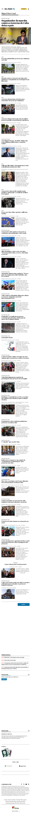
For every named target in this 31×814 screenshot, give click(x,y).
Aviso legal (18, 799)
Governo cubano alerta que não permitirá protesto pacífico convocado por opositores (15, 119)
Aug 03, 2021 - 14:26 (16, 278)
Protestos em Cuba (5, 18)
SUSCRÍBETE (23, 8)
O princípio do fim (7, 337)
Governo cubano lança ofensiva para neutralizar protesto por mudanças (13, 100)
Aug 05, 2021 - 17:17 (16, 235)
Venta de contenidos (12, 799)
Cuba (2, 76)
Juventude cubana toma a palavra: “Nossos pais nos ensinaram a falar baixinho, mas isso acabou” (14, 275)
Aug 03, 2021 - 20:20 (16, 256)
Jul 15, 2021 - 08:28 (18, 485)
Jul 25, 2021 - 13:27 (14, 340)
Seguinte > (23, 604)
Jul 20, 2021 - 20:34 (16, 425)
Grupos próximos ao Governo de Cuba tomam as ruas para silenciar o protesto (14, 501)
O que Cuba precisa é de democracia (15, 564)
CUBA (2, 57)
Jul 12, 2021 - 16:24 (11, 587)
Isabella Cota (4, 485)
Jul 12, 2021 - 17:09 (17, 566)
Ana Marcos (10, 169)
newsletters (4, 674)
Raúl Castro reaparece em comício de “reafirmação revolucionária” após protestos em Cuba (13, 462)
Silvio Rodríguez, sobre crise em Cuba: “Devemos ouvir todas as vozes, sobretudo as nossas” (14, 253)
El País (4, 216)
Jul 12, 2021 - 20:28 (16, 546)
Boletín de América (6, 734)
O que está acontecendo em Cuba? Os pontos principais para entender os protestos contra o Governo (15, 584)
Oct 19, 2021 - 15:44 (16, 146)
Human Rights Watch (5, 139)
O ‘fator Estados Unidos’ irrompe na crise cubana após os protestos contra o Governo (15, 357)
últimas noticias (5, 654)
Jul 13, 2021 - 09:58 (20, 525)
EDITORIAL (16, 562)
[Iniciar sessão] (28, 9)
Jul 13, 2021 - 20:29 (16, 504)
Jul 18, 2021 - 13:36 (16, 444)
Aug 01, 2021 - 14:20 (16, 300)
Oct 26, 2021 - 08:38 (16, 122)
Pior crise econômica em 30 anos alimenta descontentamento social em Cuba (14, 482)
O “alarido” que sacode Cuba (10, 442)
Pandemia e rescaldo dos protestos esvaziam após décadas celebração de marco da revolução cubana (13, 318)
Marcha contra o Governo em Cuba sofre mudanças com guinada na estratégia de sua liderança (15, 80)
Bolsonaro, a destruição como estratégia (14, 657)
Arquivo (3, 746)
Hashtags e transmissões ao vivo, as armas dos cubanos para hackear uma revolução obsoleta (14, 398)
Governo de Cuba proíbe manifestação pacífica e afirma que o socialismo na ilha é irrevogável (14, 193)
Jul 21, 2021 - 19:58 (17, 403)
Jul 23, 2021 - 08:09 (16, 381)
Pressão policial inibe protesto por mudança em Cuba (15, 59)
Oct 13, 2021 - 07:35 (16, 196)
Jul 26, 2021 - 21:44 (16, 321)
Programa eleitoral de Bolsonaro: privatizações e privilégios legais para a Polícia (15, 668)
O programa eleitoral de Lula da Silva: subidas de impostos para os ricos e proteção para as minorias (14, 663)
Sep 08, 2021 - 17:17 (14, 216)
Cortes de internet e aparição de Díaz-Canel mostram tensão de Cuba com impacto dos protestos (15, 542)
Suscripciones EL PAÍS (21, 801)
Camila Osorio (4, 169)
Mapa (15, 801)
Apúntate (4, 679)
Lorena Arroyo (18, 402)
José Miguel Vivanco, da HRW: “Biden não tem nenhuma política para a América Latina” (14, 142)
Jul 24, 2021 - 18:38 (16, 360)
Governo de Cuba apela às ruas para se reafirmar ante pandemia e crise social (13, 232)
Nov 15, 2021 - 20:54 (16, 62)
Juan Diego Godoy (11, 402)
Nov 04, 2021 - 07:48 (16, 103)
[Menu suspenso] (2, 9)
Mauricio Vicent (4, 46)
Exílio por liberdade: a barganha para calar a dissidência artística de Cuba (15, 166)
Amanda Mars (4, 146)
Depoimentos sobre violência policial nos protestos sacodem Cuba (14, 422)
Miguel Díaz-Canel (8, 13)
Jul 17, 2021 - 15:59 (16, 465)
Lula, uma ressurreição (10, 660)
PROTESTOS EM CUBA (5, 458)
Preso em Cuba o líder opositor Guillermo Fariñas (14, 213)
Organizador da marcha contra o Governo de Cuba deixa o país (15, 23)
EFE (2, 216)
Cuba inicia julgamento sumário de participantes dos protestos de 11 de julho (14, 378)
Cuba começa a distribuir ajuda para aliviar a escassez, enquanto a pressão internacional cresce (15, 297)
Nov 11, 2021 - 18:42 (16, 83)
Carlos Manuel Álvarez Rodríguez (8, 525)
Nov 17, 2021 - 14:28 (16, 46)
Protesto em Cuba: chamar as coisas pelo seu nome (14, 522)
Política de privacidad (10, 801)
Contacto (6, 799)
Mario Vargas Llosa (5, 340)
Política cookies (23, 799)
